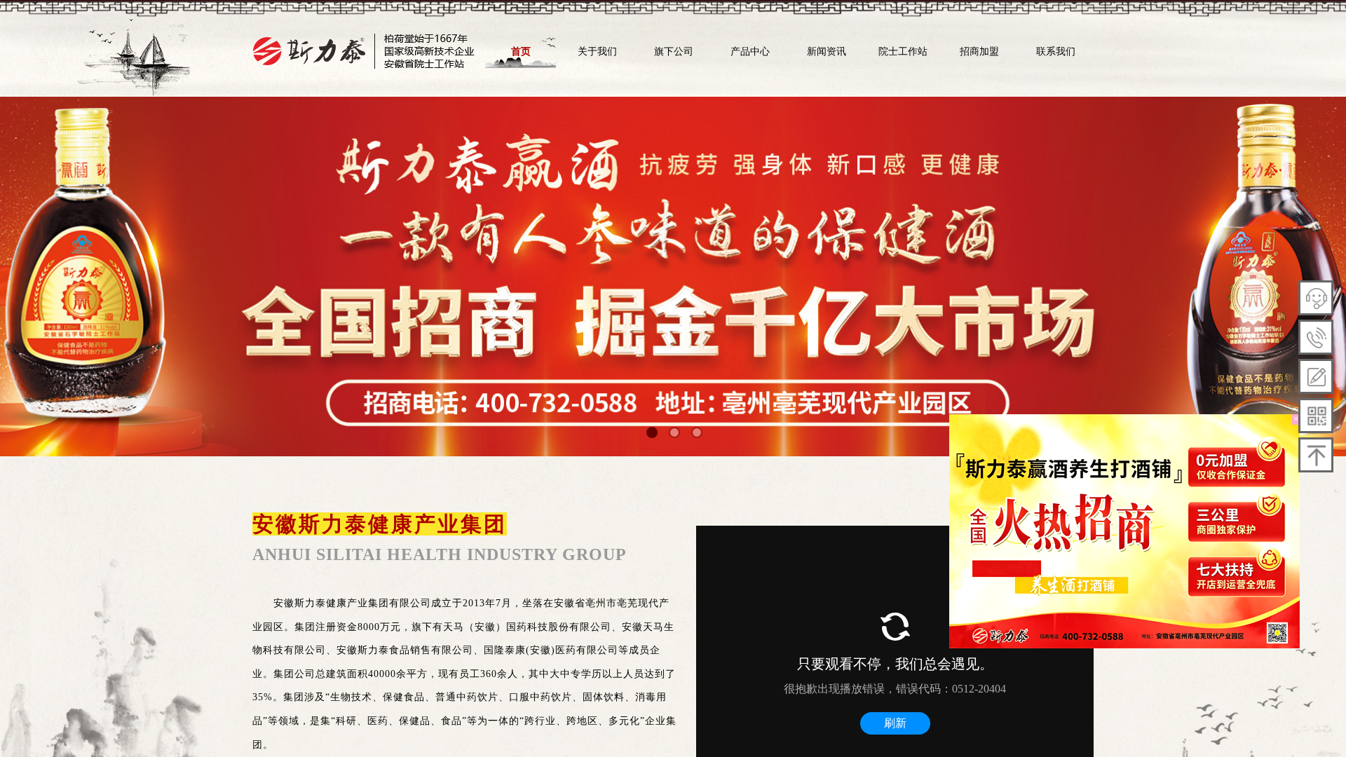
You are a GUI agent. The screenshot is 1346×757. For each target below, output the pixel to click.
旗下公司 (673, 51)
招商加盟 (979, 51)
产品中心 (750, 51)
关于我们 (597, 51)
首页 (521, 51)
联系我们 (1055, 51)
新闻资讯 (826, 51)
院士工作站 (902, 51)
